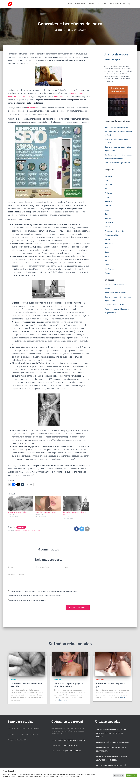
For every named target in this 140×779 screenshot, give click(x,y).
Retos (107, 252)
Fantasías (108, 193)
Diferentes (108, 189)
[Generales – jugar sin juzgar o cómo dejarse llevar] (70, 664)
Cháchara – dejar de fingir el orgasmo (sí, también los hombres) (112, 758)
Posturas (108, 227)
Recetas (108, 239)
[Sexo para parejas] (10, 4)
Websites (108, 273)
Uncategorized (110, 269)
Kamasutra (109, 222)
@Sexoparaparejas (73, 751)
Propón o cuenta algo (117, 4)
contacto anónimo (70, 745)
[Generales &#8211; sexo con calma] (20, 503)
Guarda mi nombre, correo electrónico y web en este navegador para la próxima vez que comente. (44, 591)
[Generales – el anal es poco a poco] (113, 664)
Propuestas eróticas (112, 235)
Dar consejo (109, 184)
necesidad (27, 531)
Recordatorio (110, 243)
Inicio (70, 4)
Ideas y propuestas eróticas (85, 4)
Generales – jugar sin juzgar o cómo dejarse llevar (68, 685)
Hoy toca (108, 206)
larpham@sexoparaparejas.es (72, 740)
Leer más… (63, 700)
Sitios (107, 265)
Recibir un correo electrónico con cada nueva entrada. (27, 600)
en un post (31, 108)
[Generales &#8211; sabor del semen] (48, 503)
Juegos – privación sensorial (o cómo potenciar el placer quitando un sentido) (118, 131)
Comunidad (102, 4)
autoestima (58, 96)
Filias (107, 197)
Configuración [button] (118, 775)
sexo (38, 531)
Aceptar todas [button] (131, 775)
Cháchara (108, 176)
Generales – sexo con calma (17, 512)
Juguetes (108, 218)
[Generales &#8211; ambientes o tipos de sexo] (76, 503)
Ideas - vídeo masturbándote (115, 293)
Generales (21, 527)
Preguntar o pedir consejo (114, 231)
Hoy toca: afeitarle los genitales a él (117, 163)
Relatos (107, 248)
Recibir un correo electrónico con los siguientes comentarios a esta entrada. (35, 595)
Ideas (107, 210)
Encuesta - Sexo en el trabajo (115, 305)
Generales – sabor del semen (45, 512)
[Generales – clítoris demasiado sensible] (27, 664)
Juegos (107, 214)
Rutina (107, 256)
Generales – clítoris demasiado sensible (112, 742)
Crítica (107, 180)
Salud (34, 531)
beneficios (18, 531)
